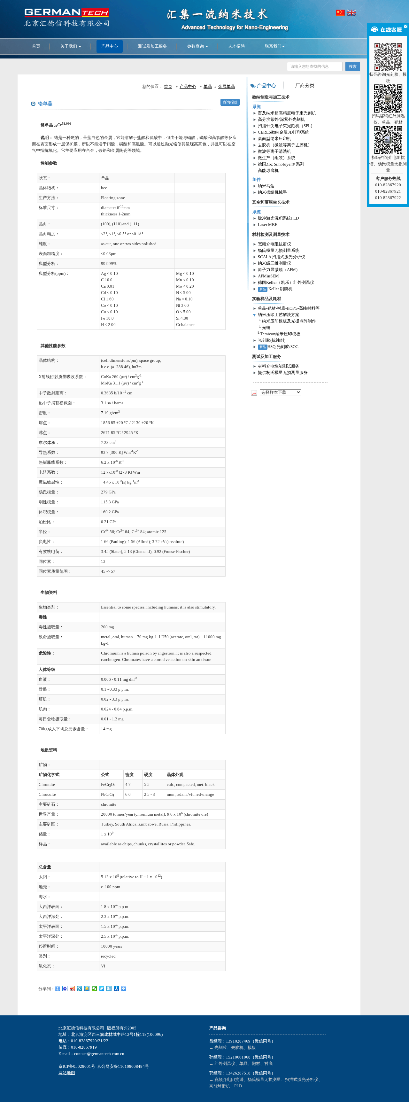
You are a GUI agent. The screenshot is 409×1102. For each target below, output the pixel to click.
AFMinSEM (268, 276)
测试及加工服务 (152, 46)
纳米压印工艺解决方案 (278, 314)
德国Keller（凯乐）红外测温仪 (286, 282)
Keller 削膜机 (275, 288)
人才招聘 (236, 46)
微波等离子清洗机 (274, 151)
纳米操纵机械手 (272, 192)
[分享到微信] (94, 988)
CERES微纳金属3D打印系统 (283, 132)
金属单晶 (226, 86)
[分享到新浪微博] (72, 988)
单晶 (208, 86)
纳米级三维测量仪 (274, 263)
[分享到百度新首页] (65, 988)
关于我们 (69, 46)
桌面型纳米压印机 (274, 138)
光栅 (266, 327)
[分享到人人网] (116, 988)
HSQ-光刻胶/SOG (278, 346)
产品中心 (109, 46)
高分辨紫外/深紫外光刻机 (281, 119)
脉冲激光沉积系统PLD (278, 218)
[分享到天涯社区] (109, 988)
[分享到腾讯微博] (79, 988)
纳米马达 (266, 185)
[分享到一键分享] (57, 988)
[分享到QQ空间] (87, 988)
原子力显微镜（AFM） (279, 269)
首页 (36, 46)
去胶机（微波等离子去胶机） (285, 145)
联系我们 (273, 46)
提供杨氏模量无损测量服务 (283, 372)
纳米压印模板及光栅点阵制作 (289, 321)
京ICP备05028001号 (76, 1066)
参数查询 (196, 46)
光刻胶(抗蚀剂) (271, 340)
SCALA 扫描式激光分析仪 (281, 256)
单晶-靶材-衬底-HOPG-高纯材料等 (289, 308)
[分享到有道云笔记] (101, 988)
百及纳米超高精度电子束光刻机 (287, 113)
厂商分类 (304, 85)
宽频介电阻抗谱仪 (274, 244)
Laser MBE (267, 224)
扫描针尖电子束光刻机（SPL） (286, 125)
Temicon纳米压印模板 (280, 333)
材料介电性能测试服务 (278, 366)
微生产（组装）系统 (276, 157)
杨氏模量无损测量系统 (278, 250)
